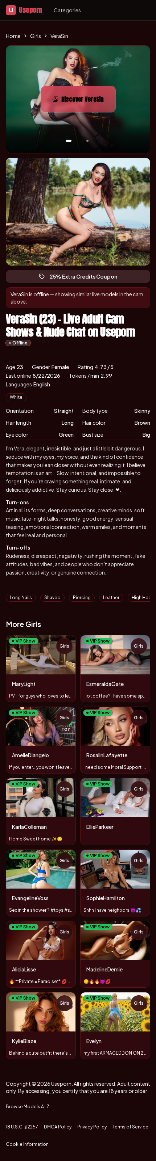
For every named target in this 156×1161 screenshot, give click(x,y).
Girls (35, 36)
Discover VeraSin (88, 101)
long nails (21, 597)
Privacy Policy (92, 1127)
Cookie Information (27, 1144)
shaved (52, 597)
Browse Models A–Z (27, 1106)
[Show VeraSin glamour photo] (87, 141)
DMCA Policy (57, 1127)
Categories (67, 10)
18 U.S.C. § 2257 (22, 1127)
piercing (82, 597)
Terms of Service (130, 1127)
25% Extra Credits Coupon (87, 278)
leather (111, 597)
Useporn (25, 10)
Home (13, 36)
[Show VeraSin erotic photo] (69, 141)
